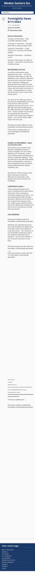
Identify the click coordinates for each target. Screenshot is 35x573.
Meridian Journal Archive (8, 560)
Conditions (4, 566)
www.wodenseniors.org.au (14, 392)
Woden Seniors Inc (17, 3)
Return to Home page (7, 550)
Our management (6, 556)
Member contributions (7, 562)
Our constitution (6, 558)
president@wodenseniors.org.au (18, 389)
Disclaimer (5, 564)
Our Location (5, 554)
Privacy (4, 568)
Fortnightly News (16, 25)
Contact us (5, 552)
